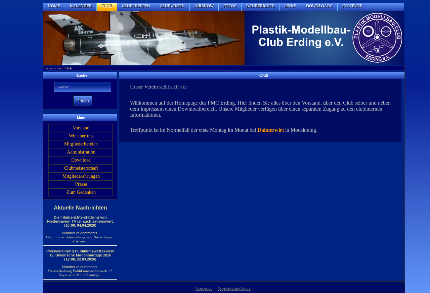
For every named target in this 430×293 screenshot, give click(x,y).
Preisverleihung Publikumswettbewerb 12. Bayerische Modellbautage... (80, 273)
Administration (81, 152)
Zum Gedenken (81, 192)
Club (68, 68)
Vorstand (81, 127)
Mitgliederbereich (81, 143)
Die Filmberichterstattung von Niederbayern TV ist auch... (80, 239)
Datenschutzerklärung (234, 288)
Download (81, 160)
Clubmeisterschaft (81, 168)
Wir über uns (81, 135)
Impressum (204, 288)
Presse (81, 184)
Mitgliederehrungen (81, 176)
